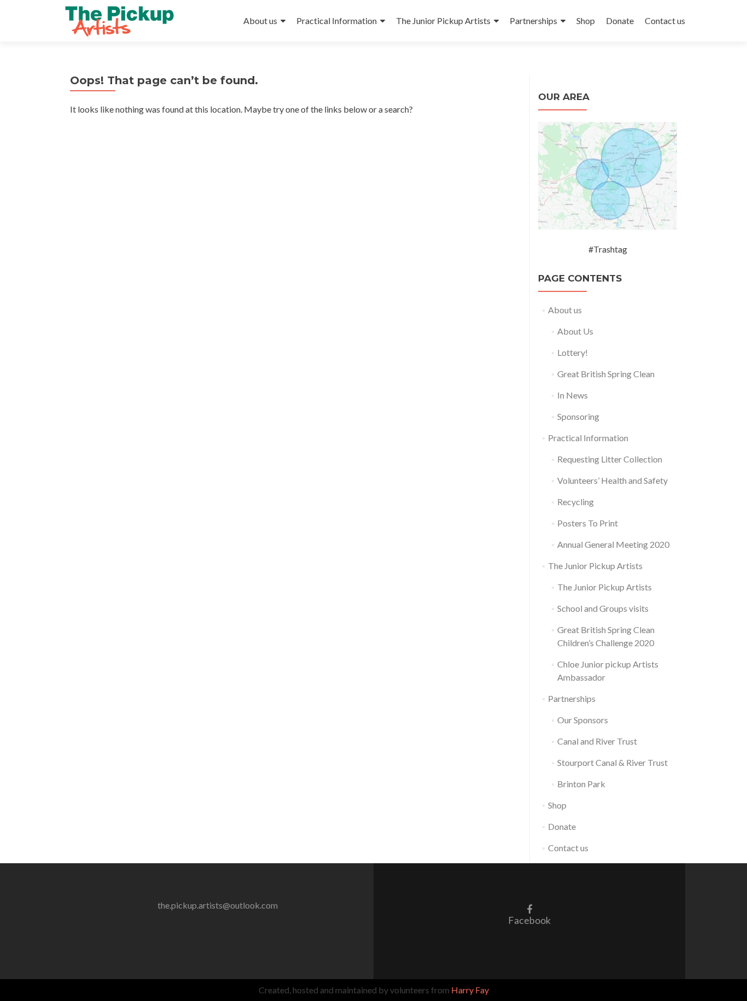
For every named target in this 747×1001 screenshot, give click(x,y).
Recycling (575, 501)
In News (572, 395)
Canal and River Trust (597, 741)
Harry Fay (470, 990)
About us (260, 20)
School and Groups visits (603, 608)
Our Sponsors (582, 720)
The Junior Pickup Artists (443, 20)
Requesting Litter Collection (609, 459)
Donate (620, 20)
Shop (585, 20)
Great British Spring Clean (606, 373)
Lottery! (572, 352)
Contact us (665, 20)
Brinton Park (581, 783)
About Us (575, 331)
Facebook (529, 914)
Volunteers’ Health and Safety (612, 480)
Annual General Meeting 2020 (613, 544)
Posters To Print (587, 523)
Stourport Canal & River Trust (612, 762)
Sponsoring (578, 416)
